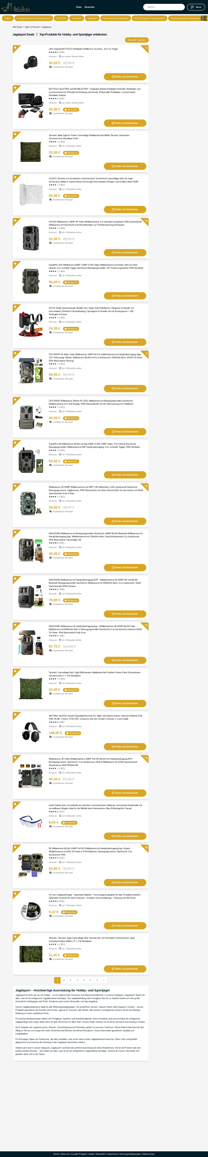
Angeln (8, 18)
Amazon (53, 56)
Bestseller (90, 7)
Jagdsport (92, 18)
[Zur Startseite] (15, 7)
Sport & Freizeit (32, 27)
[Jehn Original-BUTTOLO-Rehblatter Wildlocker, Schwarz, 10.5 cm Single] (31, 62)
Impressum (112, 1154)
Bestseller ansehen (137, 40)
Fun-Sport (76, 18)
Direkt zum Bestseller (126, 77)
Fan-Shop (61, 18)
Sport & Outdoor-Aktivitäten (115, 18)
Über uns (65, 1154)
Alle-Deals (17, 27)
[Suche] (183, 7)
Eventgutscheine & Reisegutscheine (33, 18)
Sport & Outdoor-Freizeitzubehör (150, 18)
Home (56, 1154)
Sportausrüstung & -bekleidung (185, 18)
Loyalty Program (79, 1154)
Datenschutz (149, 1154)
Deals (79, 7)
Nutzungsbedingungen (130, 1154)
